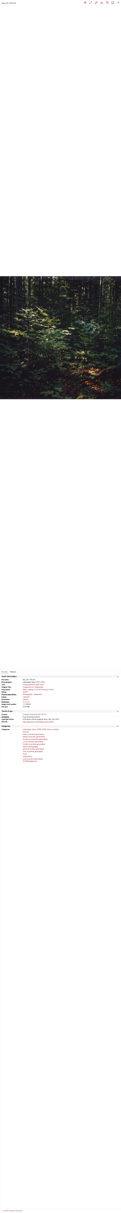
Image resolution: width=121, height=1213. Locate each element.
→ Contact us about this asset (11, 1211)
